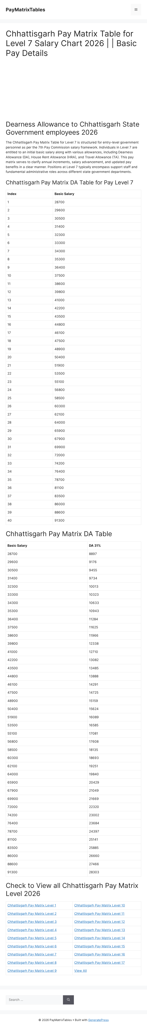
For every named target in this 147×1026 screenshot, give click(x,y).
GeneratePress (98, 1020)
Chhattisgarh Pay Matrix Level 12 (99, 922)
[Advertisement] (73, 91)
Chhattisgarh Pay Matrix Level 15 (99, 946)
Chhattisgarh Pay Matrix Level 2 (31, 914)
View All (80, 971)
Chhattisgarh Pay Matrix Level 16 (99, 954)
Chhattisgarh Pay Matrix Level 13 (99, 930)
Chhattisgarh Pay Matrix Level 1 (31, 905)
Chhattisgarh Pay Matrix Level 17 (99, 963)
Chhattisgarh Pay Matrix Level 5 (31, 938)
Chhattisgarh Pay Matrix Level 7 (31, 954)
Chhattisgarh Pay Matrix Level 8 (31, 963)
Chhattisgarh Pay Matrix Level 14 (99, 938)
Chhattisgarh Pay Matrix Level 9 (32, 971)
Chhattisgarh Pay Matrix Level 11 (99, 914)
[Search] (68, 999)
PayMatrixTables (25, 9)
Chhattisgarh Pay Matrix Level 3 (32, 922)
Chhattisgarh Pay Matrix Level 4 (32, 930)
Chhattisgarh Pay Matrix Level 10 (99, 905)
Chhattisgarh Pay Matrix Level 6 (32, 946)
